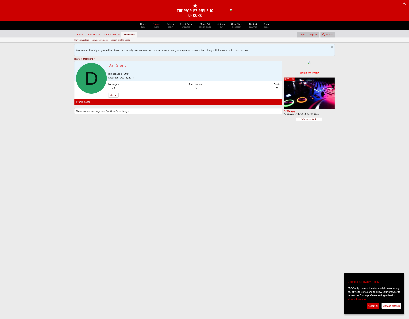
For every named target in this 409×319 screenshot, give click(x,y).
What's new (110, 34)
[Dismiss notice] (331, 47)
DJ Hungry (289, 111)
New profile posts (100, 39)
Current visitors (81, 39)
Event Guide (186, 25)
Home (143, 25)
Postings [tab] (116, 101)
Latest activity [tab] (100, 101)
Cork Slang (236, 25)
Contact (253, 25)
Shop (266, 25)
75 (113, 87)
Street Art (205, 25)
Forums (156, 25)
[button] (99, 34)
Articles (221, 25)
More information (357, 298)
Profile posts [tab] (83, 101)
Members (129, 34)
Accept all (373, 305)
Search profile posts (120, 39)
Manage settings (391, 305)
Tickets (170, 25)
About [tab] (127, 101)
